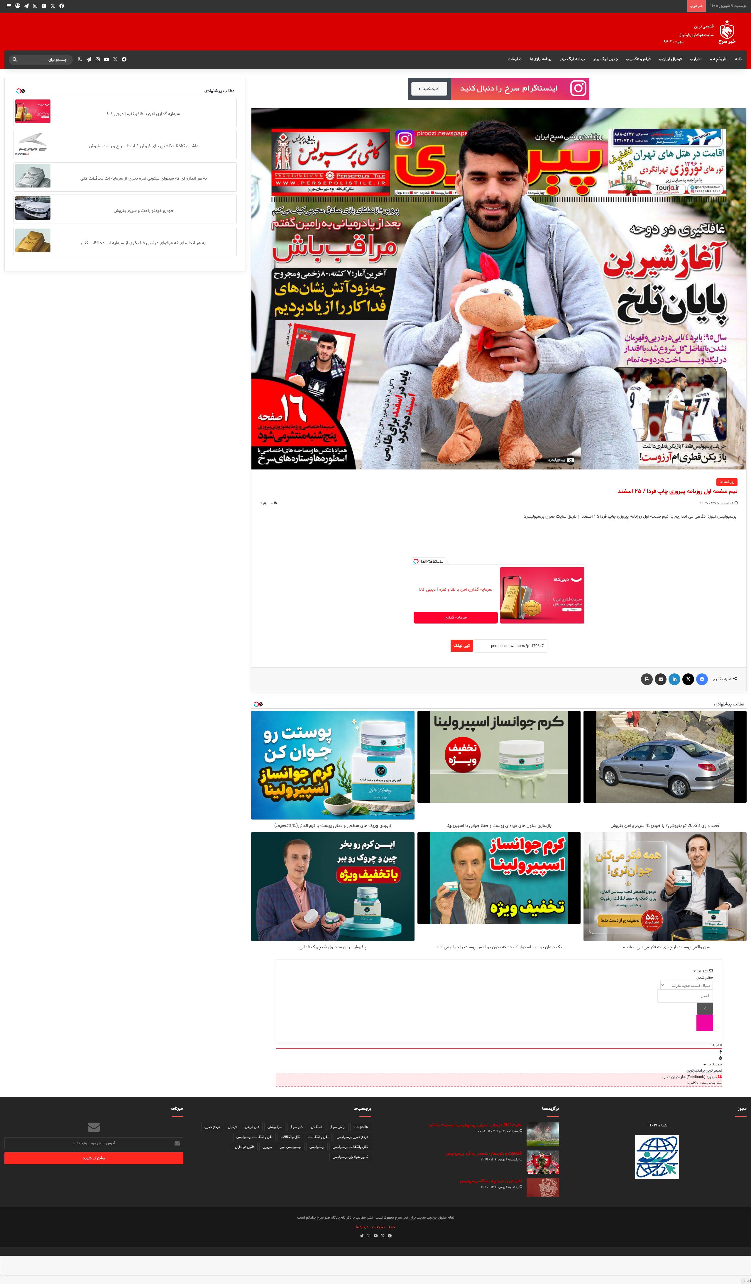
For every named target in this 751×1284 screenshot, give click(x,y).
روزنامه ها (727, 482)
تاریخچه (719, 59)
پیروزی (267, 1147)
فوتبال (232, 1127)
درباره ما (362, 1227)
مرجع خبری (212, 1127)
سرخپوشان (275, 1127)
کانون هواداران (244, 1147)
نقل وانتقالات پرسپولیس (350, 1147)
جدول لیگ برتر (605, 59)
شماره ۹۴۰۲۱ (657, 1125)
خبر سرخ (296, 1127)
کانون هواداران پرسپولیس (350, 1157)
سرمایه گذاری (456, 617)
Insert (746, 1281)
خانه (738, 59)
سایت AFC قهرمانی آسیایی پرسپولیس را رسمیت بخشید (475, 1125)
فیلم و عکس (640, 59)
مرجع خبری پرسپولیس (352, 1137)
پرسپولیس (316, 1147)
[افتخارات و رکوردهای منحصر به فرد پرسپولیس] (543, 1162)
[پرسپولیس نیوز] (704, 32)
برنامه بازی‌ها (541, 59)
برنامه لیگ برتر (572, 59)
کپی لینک (462, 645)
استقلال (316, 1127)
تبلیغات (515, 59)
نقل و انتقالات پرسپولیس (254, 1137)
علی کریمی (252, 1127)
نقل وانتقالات (290, 1137)
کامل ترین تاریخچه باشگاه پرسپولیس (491, 1181)
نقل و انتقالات (318, 1137)
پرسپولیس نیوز (290, 1147)
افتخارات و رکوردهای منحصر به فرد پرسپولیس (484, 1153)
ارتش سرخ (337, 1127)
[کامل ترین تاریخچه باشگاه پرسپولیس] (543, 1187)
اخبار (697, 59)
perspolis (360, 1127)
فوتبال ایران (672, 59)
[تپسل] (416, 561)
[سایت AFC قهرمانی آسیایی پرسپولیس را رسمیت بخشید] (543, 1134)
